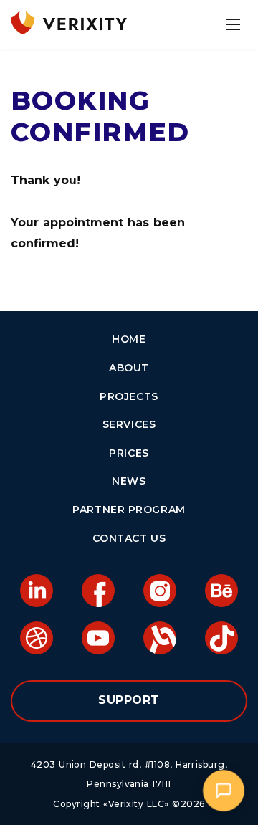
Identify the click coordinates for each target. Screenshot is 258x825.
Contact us (129, 538)
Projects (129, 396)
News (128, 481)
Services (129, 424)
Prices (128, 453)
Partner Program (128, 509)
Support (128, 700)
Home (128, 339)
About (129, 367)
